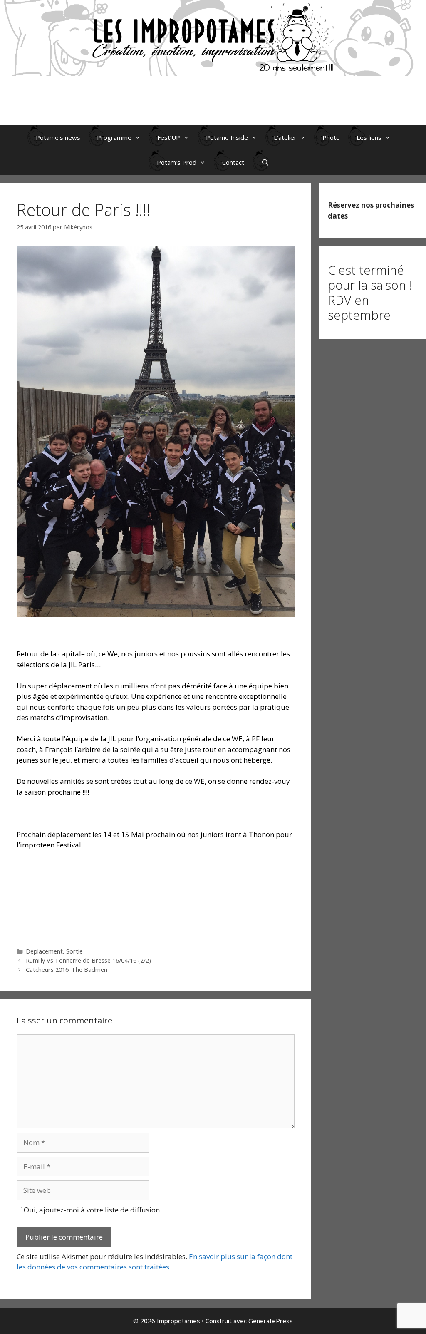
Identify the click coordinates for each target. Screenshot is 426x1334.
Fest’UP (168, 137)
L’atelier (285, 137)
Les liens (369, 137)
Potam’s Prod (176, 162)
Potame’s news (58, 137)
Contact (233, 162)
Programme (114, 137)
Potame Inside (227, 137)
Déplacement (44, 951)
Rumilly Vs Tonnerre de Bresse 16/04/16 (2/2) (88, 960)
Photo (331, 137)
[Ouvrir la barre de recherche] (265, 162)
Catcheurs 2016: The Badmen (66, 970)
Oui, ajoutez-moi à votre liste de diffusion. (91, 1210)
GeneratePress (270, 1321)
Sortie (74, 951)
